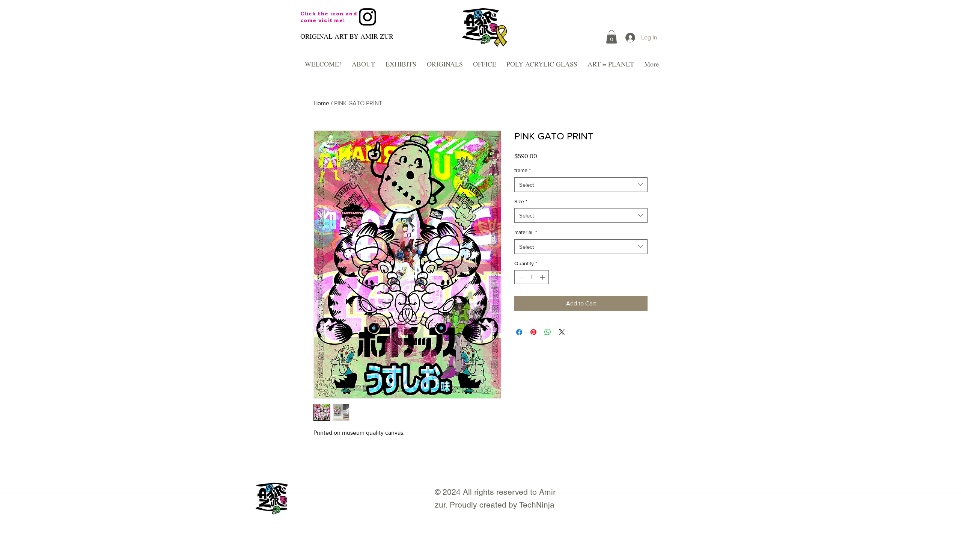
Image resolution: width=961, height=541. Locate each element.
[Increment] (543, 277)
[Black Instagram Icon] (367, 17)
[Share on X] (561, 332)
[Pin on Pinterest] (533, 332)
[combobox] (581, 184)
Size (520, 201)
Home (321, 103)
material (525, 232)
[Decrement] (520, 277)
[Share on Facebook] (519, 332)
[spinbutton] (531, 277)
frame (522, 170)
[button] (611, 37)
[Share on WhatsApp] (547, 332)
